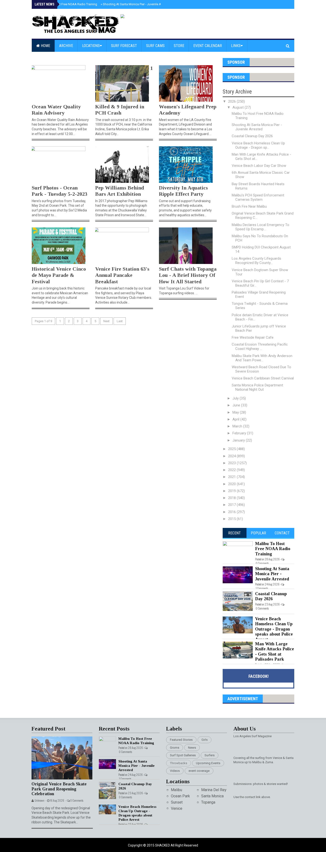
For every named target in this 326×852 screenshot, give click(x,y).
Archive (66, 45)
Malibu (176, 790)
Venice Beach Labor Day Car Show (259, 165)
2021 (232, 477)
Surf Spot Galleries (183, 755)
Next (106, 321)
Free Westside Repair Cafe (252, 337)
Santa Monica (212, 796)
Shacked (163, 845)
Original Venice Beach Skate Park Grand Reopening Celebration (59, 789)
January (239, 440)
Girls (204, 740)
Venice (176, 808)
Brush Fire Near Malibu (249, 206)
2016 (232, 512)
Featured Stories (181, 740)
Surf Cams (155, 45)
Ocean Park (180, 796)
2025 (232, 449)
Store (179, 45)
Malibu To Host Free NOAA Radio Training (67, 4)
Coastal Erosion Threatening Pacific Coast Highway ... (260, 346)
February (239, 433)
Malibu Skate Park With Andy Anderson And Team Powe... (262, 358)
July (236, 398)
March (237, 426)
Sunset (177, 802)
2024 (232, 456)
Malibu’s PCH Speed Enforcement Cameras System (258, 197)
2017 (232, 505)
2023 (232, 463)
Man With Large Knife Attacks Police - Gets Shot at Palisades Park (274, 652)
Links (236, 45)
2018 (232, 498)
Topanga (208, 802)
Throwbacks (178, 763)
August (238, 107)
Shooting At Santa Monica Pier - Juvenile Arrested (136, 4)
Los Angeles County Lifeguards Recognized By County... (256, 260)
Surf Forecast (124, 45)
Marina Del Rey (213, 790)
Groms (174, 747)
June (236, 405)
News (192, 747)
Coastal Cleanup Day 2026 (252, 136)
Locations (91, 45)
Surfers (210, 755)
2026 (232, 101)
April (236, 419)
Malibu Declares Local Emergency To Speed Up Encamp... (260, 227)
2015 (232, 519)
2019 (232, 491)
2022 (232, 470)
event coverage (199, 771)
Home (45, 45)
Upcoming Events (208, 763)
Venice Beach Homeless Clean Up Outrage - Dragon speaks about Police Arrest (274, 629)
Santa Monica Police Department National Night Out (257, 387)
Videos (175, 771)
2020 (232, 484)
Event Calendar (207, 45)
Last (120, 321)
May (236, 412)
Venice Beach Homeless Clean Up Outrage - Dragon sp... (258, 145)
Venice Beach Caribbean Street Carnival (263, 378)
